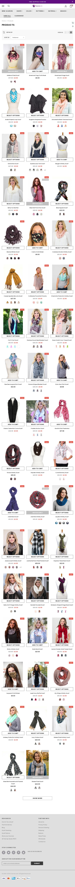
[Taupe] (5, 567)
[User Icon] (66, 6)
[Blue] (11, 125)
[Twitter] (8, 852)
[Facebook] (3, 852)
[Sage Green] (14, 611)
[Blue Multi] (60, 743)
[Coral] (58, 125)
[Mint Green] (41, 302)
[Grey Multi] (11, 478)
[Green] (60, 567)
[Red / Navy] (18, 258)
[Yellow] (7, 302)
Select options (13, 115)
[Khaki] (41, 125)
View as (60, 32)
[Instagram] (13, 852)
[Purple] (41, 346)
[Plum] (14, 258)
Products (10, 21)
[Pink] (14, 81)
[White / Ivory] (41, 214)
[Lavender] (11, 346)
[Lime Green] (67, 346)
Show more (37, 798)
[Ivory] (9, 214)
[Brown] (16, 214)
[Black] (33, 125)
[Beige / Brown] (7, 258)
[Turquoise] (14, 346)
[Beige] (14, 125)
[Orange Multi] (63, 743)
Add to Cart (37, 71)
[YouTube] (23, 852)
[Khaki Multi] (14, 478)
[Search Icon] (9, 6)
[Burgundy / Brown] (58, 611)
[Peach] (65, 125)
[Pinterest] (18, 852)
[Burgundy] (33, 346)
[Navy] (37, 346)
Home (4, 21)
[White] (11, 81)
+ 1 (45, 170)
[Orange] (60, 258)
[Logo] (37, 6)
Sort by (6, 37)
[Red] (63, 214)
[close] (72, 2)
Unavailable (13, 71)
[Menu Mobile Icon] (3, 6)
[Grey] (37, 125)
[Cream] (37, 170)
